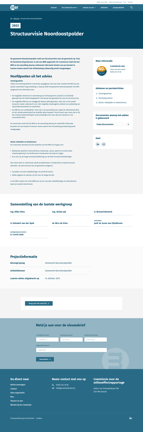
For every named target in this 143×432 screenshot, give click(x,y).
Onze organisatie (17, 393)
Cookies (39, 418)
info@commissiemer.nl (65, 388)
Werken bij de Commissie (20, 405)
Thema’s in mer (16, 401)
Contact (13, 389)
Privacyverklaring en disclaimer (22, 418)
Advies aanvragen (17, 385)
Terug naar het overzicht (37, 303)
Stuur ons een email (117, 69)
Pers (12, 397)
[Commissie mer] (14, 7)
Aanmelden (43, 359)
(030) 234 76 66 (117, 72)
